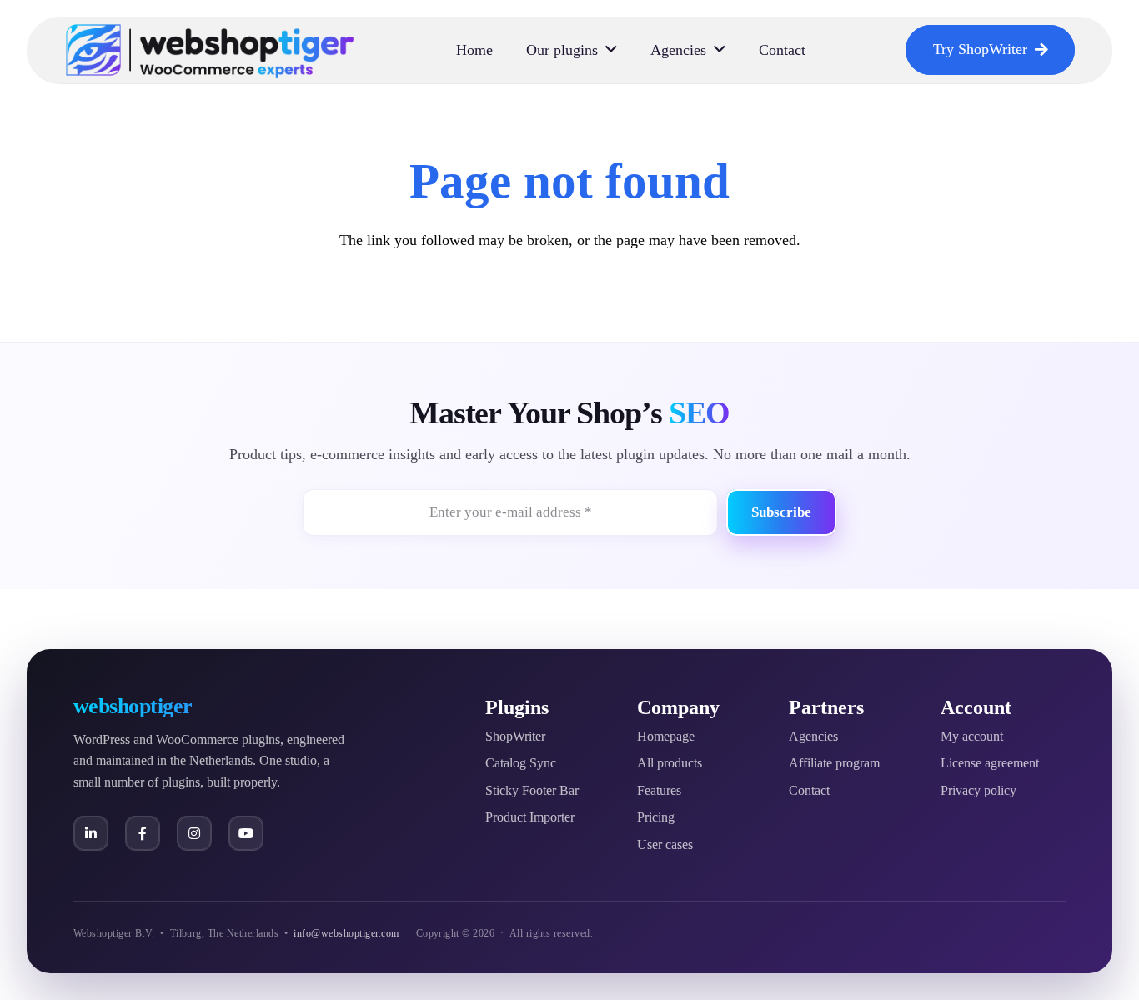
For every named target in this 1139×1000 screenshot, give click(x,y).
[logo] (210, 50)
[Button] (90, 833)
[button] (611, 50)
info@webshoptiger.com (346, 933)
